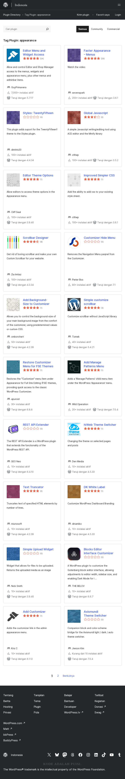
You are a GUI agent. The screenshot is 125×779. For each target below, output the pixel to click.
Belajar (68, 695)
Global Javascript (96, 113)
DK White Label (94, 487)
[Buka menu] (120, 5)
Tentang (8, 695)
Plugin (37, 706)
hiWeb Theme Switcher (100, 424)
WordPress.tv (73, 712)
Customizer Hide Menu (99, 237)
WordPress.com (14, 723)
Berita (6, 701)
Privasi (7, 712)
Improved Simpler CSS (99, 175)
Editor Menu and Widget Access (34, 52)
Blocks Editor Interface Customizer (98, 551)
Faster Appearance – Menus (97, 52)
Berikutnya (68, 675)
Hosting (8, 706)
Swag (99, 712)
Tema (37, 701)
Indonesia (17, 755)
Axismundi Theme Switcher (95, 613)
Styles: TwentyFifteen (38, 113)
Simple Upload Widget (38, 549)
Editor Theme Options (38, 175)
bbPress (9, 734)
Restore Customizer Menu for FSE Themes (38, 364)
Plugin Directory (12, 14)
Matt (7, 728)
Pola (36, 712)
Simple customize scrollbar (96, 301)
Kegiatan (100, 701)
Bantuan (69, 701)
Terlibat (99, 695)
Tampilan (39, 695)
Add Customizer (34, 611)
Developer (70, 706)
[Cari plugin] (47, 29)
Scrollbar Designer (36, 237)
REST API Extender (36, 424)
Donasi (100, 706)
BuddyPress (12, 740)
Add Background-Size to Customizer (36, 301)
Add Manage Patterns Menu (94, 364)
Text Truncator (33, 487)
